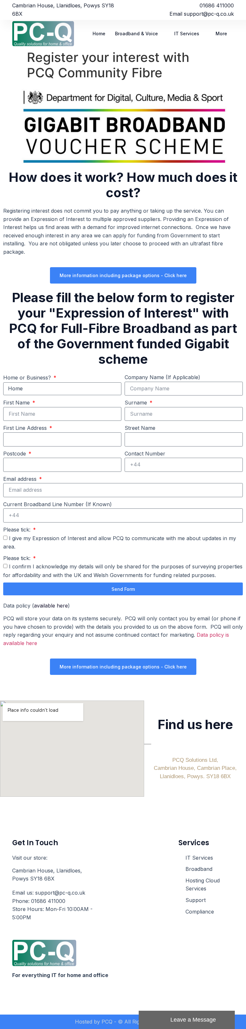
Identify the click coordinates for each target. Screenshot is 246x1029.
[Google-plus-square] (39, 992)
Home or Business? (28, 377)
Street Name (140, 428)
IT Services (186, 33)
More (221, 33)
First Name (17, 402)
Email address (20, 479)
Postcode (15, 453)
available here (51, 605)
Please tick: (17, 529)
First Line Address (25, 428)
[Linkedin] (27, 992)
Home (99, 33)
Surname (137, 402)
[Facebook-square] (15, 992)
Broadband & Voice (136, 33)
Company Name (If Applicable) (162, 377)
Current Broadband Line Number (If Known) (57, 504)
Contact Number (145, 453)
